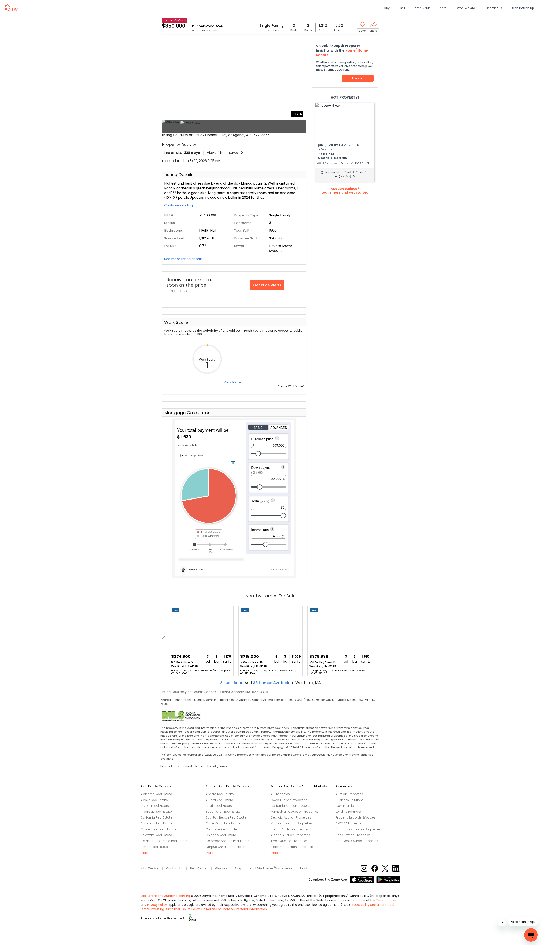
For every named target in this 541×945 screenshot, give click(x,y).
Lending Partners (348, 811)
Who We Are (150, 868)
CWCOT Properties (349, 823)
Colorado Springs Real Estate (228, 841)
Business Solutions (349, 800)
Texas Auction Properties (288, 800)
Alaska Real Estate (154, 800)
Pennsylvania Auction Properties (294, 811)
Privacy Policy (157, 905)
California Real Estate (156, 817)
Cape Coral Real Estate (223, 823)
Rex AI (304, 868)
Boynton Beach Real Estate (226, 817)
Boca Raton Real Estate (223, 811)
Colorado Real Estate (156, 823)
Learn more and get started (345, 192)
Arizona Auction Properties (290, 835)
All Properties (280, 794)
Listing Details (178, 175)
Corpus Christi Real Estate (225, 847)
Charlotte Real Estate (221, 829)
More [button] (144, 853)
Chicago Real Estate (221, 835)
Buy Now (357, 78)
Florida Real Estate (154, 847)
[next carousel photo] (301, 78)
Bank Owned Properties (353, 835)
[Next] (375, 639)
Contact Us (174, 868)
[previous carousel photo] (167, 78)
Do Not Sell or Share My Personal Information (234, 909)
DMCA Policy (191, 909)
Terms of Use (386, 900)
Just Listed (232, 682)
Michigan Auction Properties (291, 823)
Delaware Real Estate (156, 835)
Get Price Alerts (267, 285)
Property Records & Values (356, 817)
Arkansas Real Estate (156, 811)
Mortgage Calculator (186, 413)
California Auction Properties (291, 806)
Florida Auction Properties (289, 829)
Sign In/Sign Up (523, 8)
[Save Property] (362, 24)
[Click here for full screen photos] (300, 43)
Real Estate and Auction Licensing (165, 896)
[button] (388, 8)
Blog (238, 868)
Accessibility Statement (369, 905)
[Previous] (164, 639)
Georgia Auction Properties (290, 817)
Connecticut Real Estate (158, 829)
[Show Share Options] (373, 24)
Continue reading (179, 205)
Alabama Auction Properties (291, 847)
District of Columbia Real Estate (164, 841)
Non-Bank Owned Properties (357, 841)
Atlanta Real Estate (220, 794)
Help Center (199, 868)
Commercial (345, 806)
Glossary (221, 868)
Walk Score (176, 322)
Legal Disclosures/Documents (270, 868)
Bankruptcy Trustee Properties (358, 829)
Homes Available (272, 682)
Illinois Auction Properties (289, 841)
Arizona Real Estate (155, 806)
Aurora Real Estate (219, 800)
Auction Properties (349, 794)
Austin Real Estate (219, 806)
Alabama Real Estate (156, 794)
